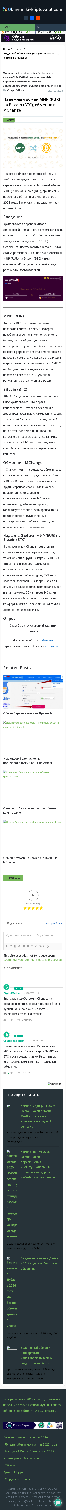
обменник (47, 640)
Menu (8, 27)
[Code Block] (36, 946)
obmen (11, 120)
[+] (49, 946)
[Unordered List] (28, 946)
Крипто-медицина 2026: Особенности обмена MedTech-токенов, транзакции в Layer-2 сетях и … (38, 1116)
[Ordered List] (23, 946)
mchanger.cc (53, 646)
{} (44, 946)
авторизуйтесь (53, 923)
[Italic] (11, 946)
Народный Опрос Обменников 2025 (29, 1451)
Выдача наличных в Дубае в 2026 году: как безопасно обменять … (40, 1263)
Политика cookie (41, 1505)
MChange (15, 878)
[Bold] (6, 946)
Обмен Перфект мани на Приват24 (28, 713)
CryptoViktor (15, 90)
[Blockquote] (32, 946)
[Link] (40, 946)
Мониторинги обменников (21, 1458)
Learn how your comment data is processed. (32, 960)
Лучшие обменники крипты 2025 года (31, 1444)
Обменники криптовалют (22, 1488)
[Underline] (15, 946)
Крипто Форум (13, 1472)
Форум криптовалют (19, 1479)
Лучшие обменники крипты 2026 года (29, 1437)
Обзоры (10, 1465)
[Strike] (19, 946)
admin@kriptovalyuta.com (32, 1501)
